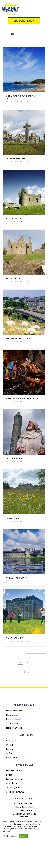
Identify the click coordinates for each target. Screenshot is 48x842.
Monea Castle (13, 218)
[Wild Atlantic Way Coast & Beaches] (29, 70)
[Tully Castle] (29, 252)
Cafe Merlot (11, 783)
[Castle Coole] (29, 492)
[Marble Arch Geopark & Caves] (29, 372)
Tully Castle (13, 279)
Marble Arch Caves (14, 711)
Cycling (9, 745)
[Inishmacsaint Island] (29, 132)
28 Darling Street (13, 787)
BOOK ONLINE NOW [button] (24, 21)
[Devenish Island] (29, 432)
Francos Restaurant (14, 779)
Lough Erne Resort (14, 770)
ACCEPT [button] (23, 836)
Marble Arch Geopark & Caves (22, 398)
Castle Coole (13, 518)
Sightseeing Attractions (17, 102)
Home (18, 39)
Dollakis (9, 775)
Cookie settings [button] (10, 836)
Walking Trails (12, 740)
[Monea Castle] (29, 192)
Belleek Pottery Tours (18, 338)
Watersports (11, 757)
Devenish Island (14, 458)
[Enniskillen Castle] (29, 552)
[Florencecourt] (29, 612)
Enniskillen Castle (16, 578)
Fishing (9, 749)
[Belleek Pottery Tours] (29, 312)
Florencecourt (14, 638)
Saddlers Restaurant (15, 792)
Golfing (9, 753)
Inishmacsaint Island (17, 159)
